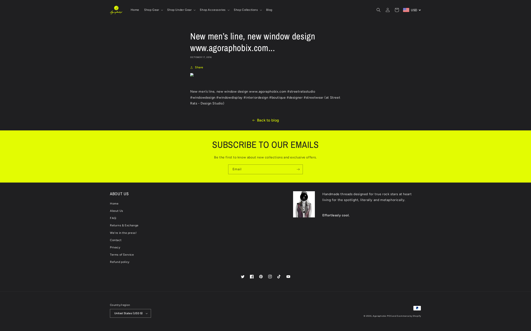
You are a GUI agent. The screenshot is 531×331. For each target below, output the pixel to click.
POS (389, 316)
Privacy (115, 247)
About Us (116, 211)
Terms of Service (122, 254)
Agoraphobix (379, 316)
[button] (153, 10)
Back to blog (268, 120)
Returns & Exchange (124, 225)
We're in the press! (123, 233)
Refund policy (120, 262)
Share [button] (199, 67)
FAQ (113, 218)
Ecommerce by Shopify (409, 316)
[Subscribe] (298, 169)
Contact (115, 240)
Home (114, 203)
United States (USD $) (128, 313)
